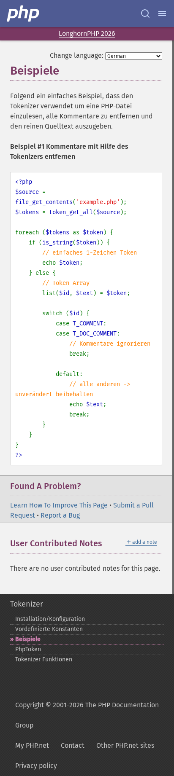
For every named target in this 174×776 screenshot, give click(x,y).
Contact (72, 745)
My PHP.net (32, 745)
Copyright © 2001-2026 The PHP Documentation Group (87, 715)
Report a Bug (60, 515)
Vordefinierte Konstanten (49, 629)
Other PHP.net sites (125, 745)
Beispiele (28, 639)
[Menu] (162, 13)
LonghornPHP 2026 (87, 34)
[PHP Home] (24, 13)
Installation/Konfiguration (50, 619)
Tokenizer (26, 604)
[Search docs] (145, 13)
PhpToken (28, 649)
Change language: (76, 55)
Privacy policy (36, 766)
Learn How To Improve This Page (59, 505)
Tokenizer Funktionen (43, 659)
